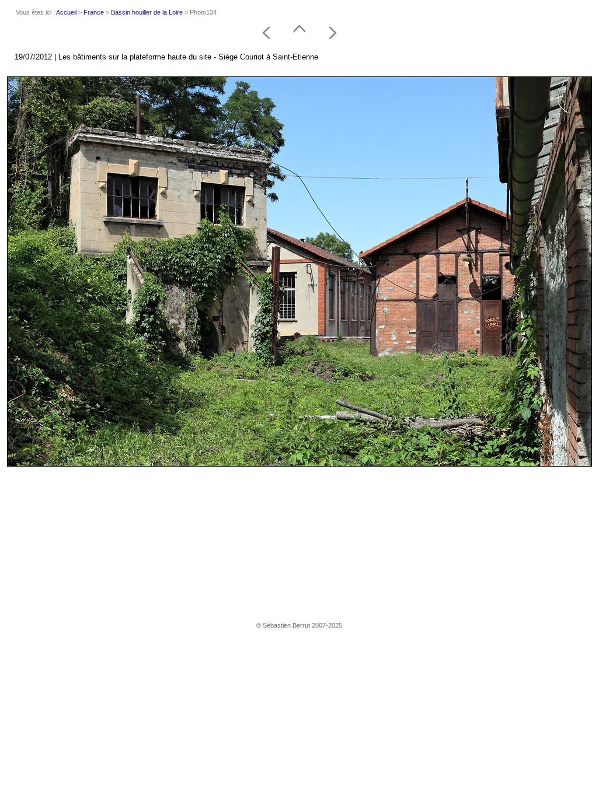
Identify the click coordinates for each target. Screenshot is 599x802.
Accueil (66, 12)
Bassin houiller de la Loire (147, 12)
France (93, 12)
